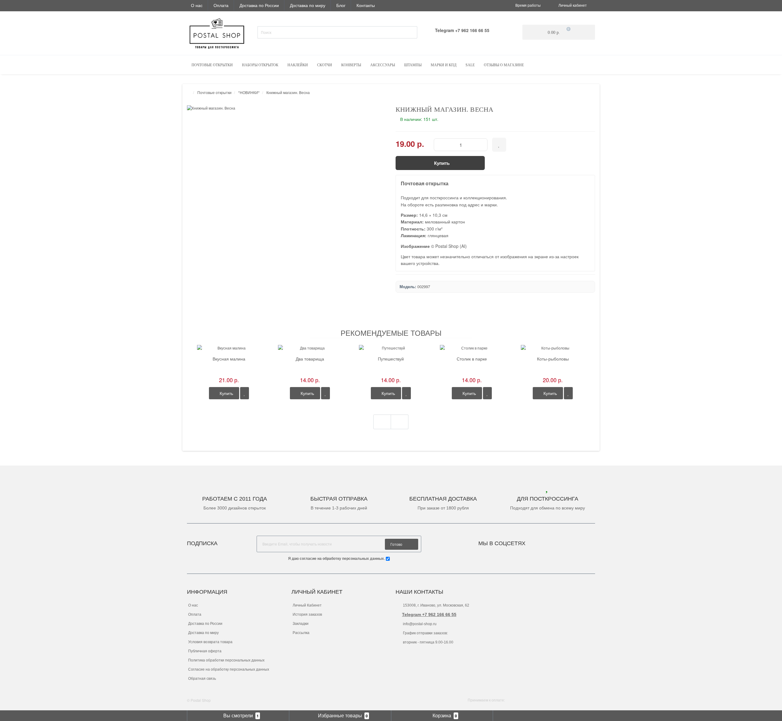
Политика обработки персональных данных (226, 660)
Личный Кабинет (307, 605)
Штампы (413, 65)
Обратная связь (202, 678)
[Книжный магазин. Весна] (286, 108)
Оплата (221, 5)
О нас (197, 5)
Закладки (301, 623)
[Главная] (189, 92)
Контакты (365, 5)
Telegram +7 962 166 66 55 (429, 614)
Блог (340, 5)
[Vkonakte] (538, 541)
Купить (225, 393)
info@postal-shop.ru (419, 624)
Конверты (351, 65)
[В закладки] (244, 393)
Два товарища (310, 359)
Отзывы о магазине (504, 65)
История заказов (307, 614)
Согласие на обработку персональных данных (228, 669)
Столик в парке (472, 359)
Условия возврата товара (210, 642)
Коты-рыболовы (553, 359)
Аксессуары (382, 65)
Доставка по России (259, 5)
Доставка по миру (307, 5)
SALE (470, 65)
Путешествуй (391, 359)
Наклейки (297, 65)
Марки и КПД (443, 65)
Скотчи (324, 65)
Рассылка (301, 633)
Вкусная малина (229, 359)
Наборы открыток (260, 65)
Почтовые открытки (212, 65)
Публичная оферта (204, 651)
